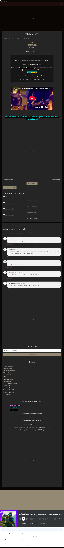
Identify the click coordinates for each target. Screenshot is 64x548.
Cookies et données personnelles (38, 501)
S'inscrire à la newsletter (10, 187)
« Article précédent (8, 179)
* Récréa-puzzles (7, 381)
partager (34, 523)
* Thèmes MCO (7, 394)
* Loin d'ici (6, 372)
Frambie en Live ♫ (8, 38)
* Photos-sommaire (8, 379)
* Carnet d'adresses (8, 366)
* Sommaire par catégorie (10, 383)
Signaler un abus (51, 498)
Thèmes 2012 (6, 385)
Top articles (39, 498)
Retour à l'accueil (32, 183)
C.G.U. (58, 498)
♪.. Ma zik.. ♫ (7, 374)
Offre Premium (27, 501)
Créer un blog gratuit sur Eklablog (28, 498)
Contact (44, 498)
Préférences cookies (50, 501)
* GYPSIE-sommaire (9, 370)
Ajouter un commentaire (17, 233)
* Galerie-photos (7, 368)
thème (32, 42)
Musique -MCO (18, 38)
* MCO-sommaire (8, 377)
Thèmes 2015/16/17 (8, 390)
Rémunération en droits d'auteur (16, 501)
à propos (43, 523)
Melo (30, 430)
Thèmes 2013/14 (7, 387)
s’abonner (24, 523)
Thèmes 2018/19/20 (8, 392)
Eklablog (35, 494)
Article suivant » (56, 179)
